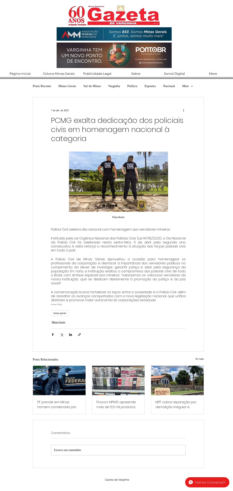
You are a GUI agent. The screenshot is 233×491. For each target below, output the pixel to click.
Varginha (114, 86)
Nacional (169, 86)
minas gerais (59, 313)
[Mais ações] (183, 110)
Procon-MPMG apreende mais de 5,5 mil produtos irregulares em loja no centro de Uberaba (116, 404)
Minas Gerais (67, 86)
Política (132, 86)
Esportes (150, 86)
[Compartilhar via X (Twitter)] (61, 334)
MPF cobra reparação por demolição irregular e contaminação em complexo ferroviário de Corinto (175, 404)
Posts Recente (42, 86)
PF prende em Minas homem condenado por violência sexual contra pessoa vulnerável (56, 404)
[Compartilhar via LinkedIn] (70, 334)
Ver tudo (199, 359)
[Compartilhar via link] (79, 334)
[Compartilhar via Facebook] (52, 334)
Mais (185, 86)
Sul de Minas (92, 86)
